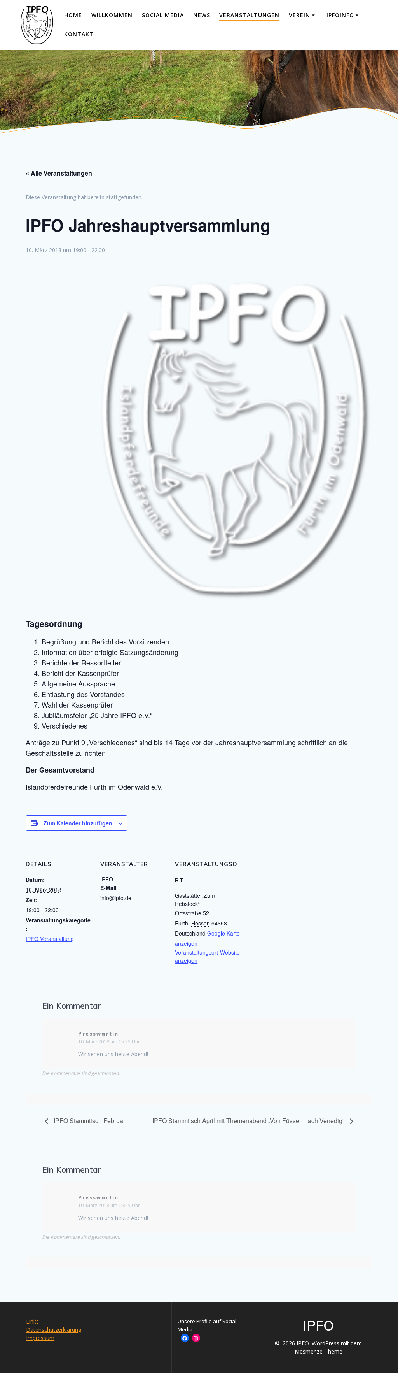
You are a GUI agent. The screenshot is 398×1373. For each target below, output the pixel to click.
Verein (299, 15)
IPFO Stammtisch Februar (88, 1120)
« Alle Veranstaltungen (59, 173)
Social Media (163, 15)
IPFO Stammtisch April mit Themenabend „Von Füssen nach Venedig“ (249, 1120)
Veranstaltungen (249, 15)
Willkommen (112, 15)
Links (32, 1321)
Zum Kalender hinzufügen (78, 823)
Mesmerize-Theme (318, 1351)
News (201, 15)
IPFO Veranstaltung (50, 939)
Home (73, 15)
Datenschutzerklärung (53, 1329)
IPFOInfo (340, 15)
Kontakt (79, 34)
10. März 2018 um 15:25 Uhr (109, 1041)
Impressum (40, 1337)
